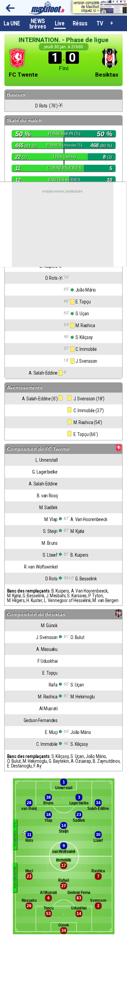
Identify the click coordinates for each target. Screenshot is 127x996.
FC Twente (23, 75)
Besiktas (106, 75)
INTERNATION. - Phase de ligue (63, 39)
